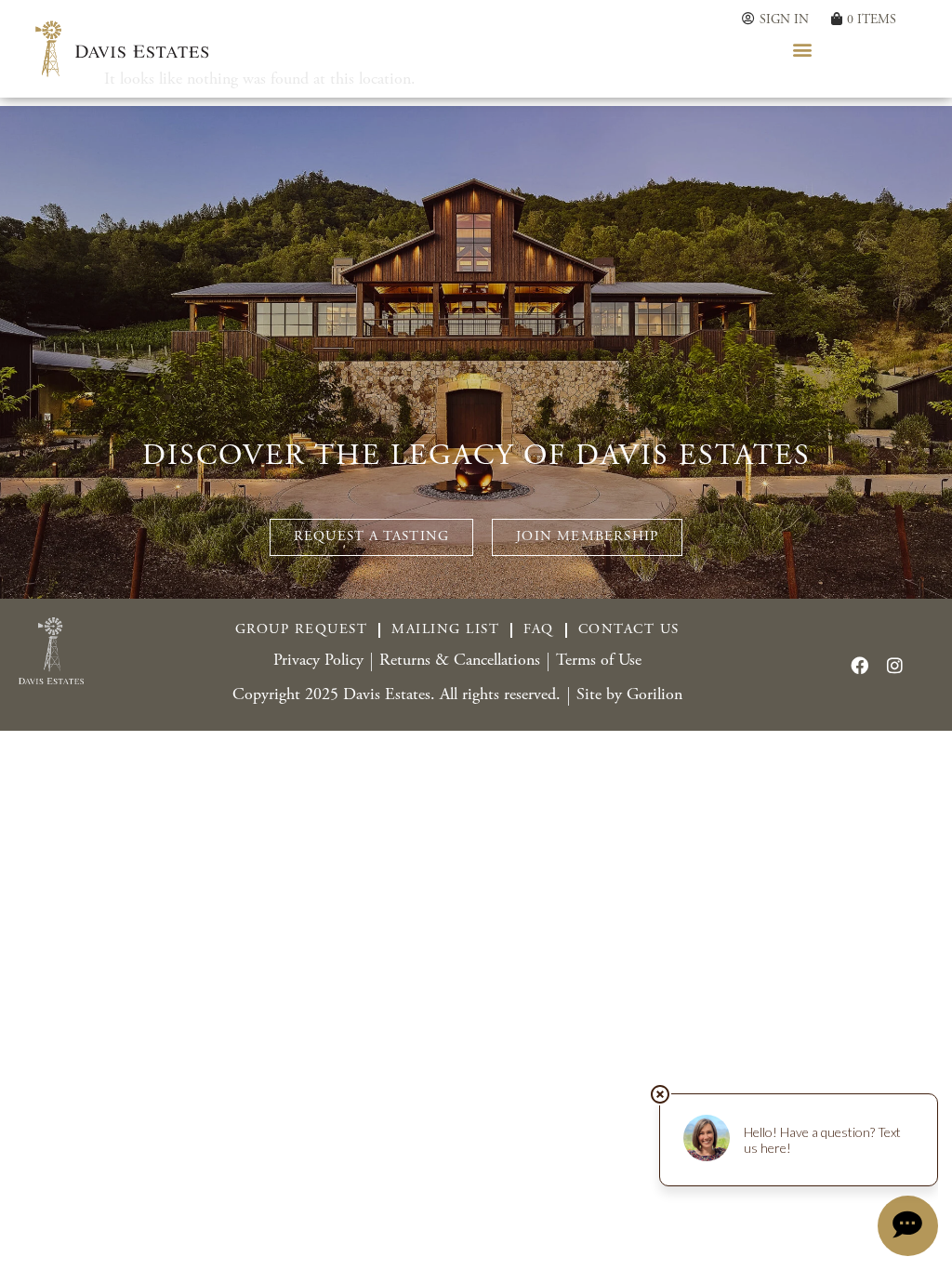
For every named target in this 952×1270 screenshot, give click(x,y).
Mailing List (445, 630)
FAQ (538, 630)
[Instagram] (894, 664)
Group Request (301, 630)
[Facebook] (859, 664)
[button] (802, 48)
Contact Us (629, 630)
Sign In (784, 20)
